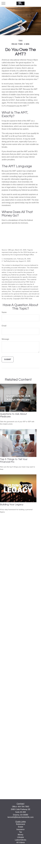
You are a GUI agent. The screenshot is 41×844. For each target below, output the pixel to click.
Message (5, 339)
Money (20, 835)
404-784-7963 (23, 807)
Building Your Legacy (11, 504)
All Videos (20, 842)
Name (4, 312)
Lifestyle (20, 837)
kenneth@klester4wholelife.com (20, 817)
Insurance (20, 829)
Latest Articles (20, 840)
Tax (20, 832)
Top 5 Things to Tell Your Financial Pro (13, 460)
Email (4, 326)
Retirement (20, 824)
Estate (20, 827)
